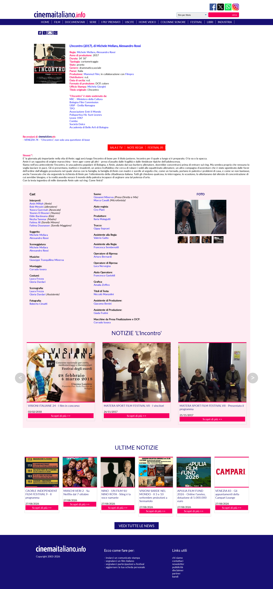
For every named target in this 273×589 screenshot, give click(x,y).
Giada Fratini (101, 312)
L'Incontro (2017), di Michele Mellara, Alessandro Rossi (105, 46)
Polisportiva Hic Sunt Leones (86, 114)
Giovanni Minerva (104, 197)
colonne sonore (173, 22)
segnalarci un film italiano (120, 560)
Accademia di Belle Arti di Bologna (89, 127)
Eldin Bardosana (39, 216)
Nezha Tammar (38, 219)
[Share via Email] (50, 33)
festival (196, 22)
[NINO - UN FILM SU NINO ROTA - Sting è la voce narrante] (118, 472)
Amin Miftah (37, 203)
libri (210, 22)
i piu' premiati (110, 22)
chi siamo (177, 557)
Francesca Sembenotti (106, 247)
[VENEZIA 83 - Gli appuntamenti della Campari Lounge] (232, 472)
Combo (74, 121)
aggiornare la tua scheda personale (125, 567)
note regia (135, 147)
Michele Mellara (86, 52)
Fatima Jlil (35, 222)
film (57, 22)
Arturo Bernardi (103, 256)
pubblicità (177, 567)
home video (147, 22)
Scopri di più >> (61, 415)
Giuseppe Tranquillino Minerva (47, 259)
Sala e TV (116, 147)
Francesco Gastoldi (104, 275)
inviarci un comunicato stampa (123, 557)
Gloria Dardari (38, 281)
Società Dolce (77, 124)
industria (225, 22)
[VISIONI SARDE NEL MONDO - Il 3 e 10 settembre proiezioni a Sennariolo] (156, 472)
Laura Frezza (37, 278)
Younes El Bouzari (40, 212)
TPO (72, 108)
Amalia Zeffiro (102, 284)
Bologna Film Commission (84, 102)
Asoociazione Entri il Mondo (85, 111)
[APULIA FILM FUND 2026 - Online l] (194, 472)
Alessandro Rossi (105, 52)
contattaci (177, 560)
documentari (75, 22)
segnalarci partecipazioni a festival (125, 564)
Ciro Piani (99, 209)
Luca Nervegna (102, 266)
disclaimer (178, 570)
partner (176, 573)
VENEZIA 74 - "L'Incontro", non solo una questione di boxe (57, 139)
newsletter (178, 564)
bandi (175, 576)
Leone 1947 (76, 117)
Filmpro (129, 74)
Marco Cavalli (101, 200)
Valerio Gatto (101, 237)
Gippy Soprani (101, 228)
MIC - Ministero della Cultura (86, 99)
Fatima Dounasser (40, 225)
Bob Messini (37, 206)
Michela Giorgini (96, 86)
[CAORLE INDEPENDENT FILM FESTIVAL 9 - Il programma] (42, 472)
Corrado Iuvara (38, 269)
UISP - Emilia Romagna (82, 105)
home (45, 22)
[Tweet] (221, 9)
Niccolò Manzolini (104, 294)
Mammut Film (91, 74)
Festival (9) (155, 147)
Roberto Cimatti (38, 303)
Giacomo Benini (102, 303)
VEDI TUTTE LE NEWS (136, 526)
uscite (129, 22)
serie (93, 22)
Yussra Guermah (39, 209)
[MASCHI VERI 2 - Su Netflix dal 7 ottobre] (80, 472)
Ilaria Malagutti (102, 219)
